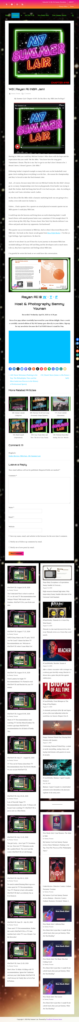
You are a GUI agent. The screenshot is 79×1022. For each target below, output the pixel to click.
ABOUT (71, 2)
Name (11, 507)
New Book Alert (43, 15)
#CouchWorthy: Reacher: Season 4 (54, 663)
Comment (13, 476)
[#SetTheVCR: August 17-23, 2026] (21, 619)
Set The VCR (29, 15)
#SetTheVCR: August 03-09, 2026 (18, 714)
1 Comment (27, 94)
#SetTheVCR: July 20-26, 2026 (17, 796)
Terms (72, 6)
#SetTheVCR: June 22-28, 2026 (17, 963)
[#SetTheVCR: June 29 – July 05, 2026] (21, 909)
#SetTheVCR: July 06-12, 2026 (17, 878)
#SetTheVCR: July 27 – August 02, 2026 (20, 758)
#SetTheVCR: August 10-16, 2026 (18, 672)
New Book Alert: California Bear (53, 924)
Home (7, 15)
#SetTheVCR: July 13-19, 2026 (17, 837)
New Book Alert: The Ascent (52, 997)
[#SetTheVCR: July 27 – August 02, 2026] (21, 745)
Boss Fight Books (53, 233)
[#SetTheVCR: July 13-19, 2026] (21, 824)
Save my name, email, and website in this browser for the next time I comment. (38, 536)
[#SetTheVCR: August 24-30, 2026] (21, 575)
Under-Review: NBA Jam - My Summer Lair (25, 456)
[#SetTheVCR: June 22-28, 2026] (21, 951)
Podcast (15, 15)
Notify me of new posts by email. (22, 547)
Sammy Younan (15, 93)
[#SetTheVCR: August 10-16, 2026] (21, 660)
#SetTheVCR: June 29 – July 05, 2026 (20, 922)
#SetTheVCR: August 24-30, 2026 (18, 587)
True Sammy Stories (59, 15)
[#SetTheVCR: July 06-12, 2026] (21, 865)
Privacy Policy (63, 6)
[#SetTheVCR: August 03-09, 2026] (21, 701)
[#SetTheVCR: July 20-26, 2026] (21, 783)
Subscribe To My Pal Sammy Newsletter (54, 2)
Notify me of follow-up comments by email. (26, 542)
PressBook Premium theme (54, 1019)
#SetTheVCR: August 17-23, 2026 (18, 631)
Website (12, 527)
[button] (10, 368)
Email (11, 517)
